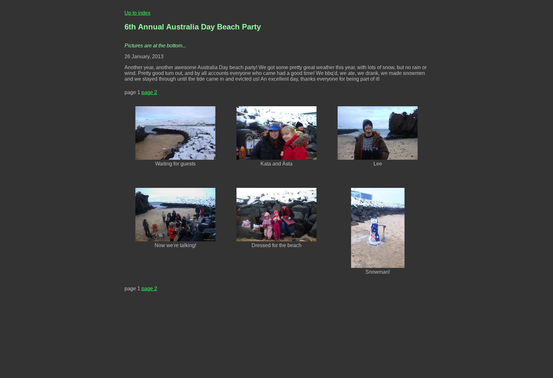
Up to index (137, 13)
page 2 (149, 92)
